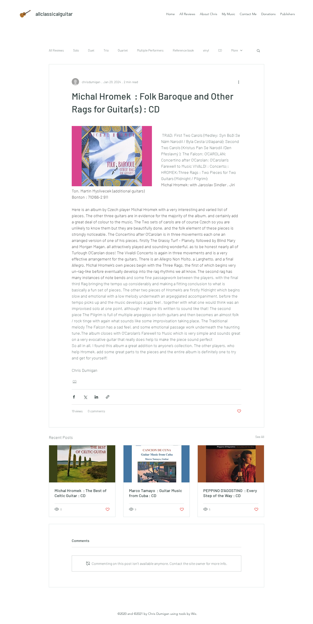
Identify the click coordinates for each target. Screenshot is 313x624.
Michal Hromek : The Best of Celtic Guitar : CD (81, 493)
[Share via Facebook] (74, 397)
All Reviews (56, 50)
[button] (258, 50)
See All (259, 437)
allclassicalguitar (54, 14)
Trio (106, 50)
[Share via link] (107, 397)
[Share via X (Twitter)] (85, 397)
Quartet (123, 50)
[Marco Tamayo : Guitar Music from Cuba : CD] (157, 463)
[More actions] (238, 82)
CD (220, 50)
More (234, 50)
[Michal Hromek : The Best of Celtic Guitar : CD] (82, 463)
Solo (76, 50)
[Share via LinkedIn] (96, 397)
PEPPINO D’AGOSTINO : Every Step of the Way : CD (230, 493)
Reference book (183, 50)
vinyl (206, 50)
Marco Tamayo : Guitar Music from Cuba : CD (155, 493)
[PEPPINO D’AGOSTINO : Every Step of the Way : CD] (231, 463)
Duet (91, 50)
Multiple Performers (150, 50)
